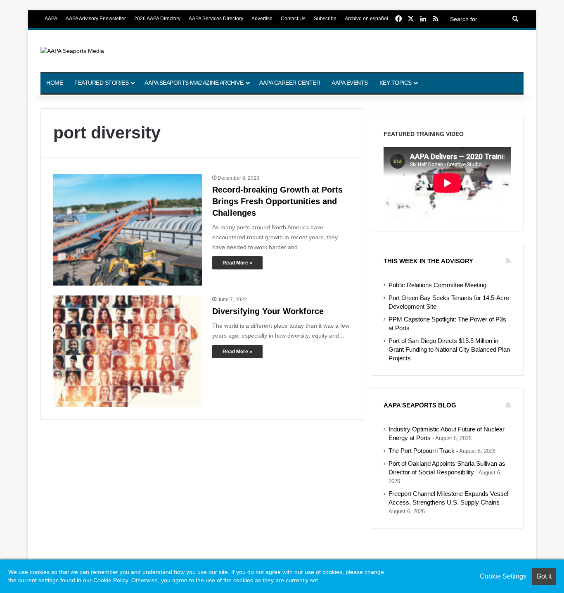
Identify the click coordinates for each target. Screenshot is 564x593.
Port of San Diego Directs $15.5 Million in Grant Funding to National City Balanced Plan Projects (449, 350)
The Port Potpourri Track (422, 451)
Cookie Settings (503, 576)
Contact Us (293, 18)
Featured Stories (101, 82)
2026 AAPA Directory (157, 18)
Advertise (262, 18)
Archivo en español (366, 18)
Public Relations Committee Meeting (437, 285)
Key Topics (395, 82)
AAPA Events (350, 82)
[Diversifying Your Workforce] (127, 351)
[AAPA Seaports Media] (72, 50)
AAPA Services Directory (216, 18)
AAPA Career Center (289, 82)
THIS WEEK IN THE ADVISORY (428, 260)
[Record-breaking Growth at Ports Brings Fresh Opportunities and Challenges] (127, 230)
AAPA (51, 18)
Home (54, 82)
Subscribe (325, 18)
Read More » (237, 263)
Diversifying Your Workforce (268, 311)
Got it (544, 576)
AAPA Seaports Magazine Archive (194, 82)
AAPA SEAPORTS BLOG (420, 405)
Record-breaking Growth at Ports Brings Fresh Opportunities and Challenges (277, 201)
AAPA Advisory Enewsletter (96, 18)
